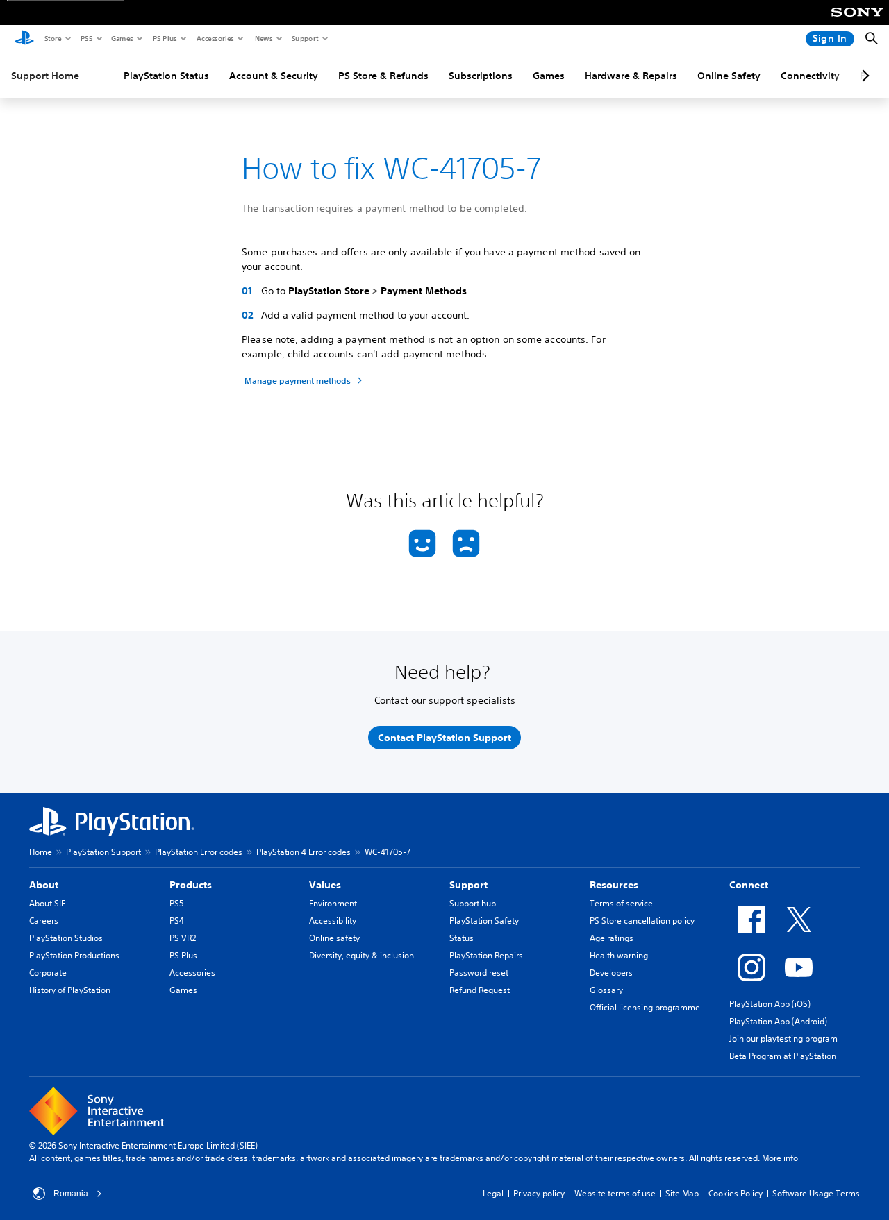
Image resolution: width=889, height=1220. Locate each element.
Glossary (606, 990)
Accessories (214, 38)
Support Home (45, 75)
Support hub (472, 903)
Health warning (619, 955)
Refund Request (479, 990)
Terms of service (621, 903)
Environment (333, 903)
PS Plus (164, 38)
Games (121, 38)
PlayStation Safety (484, 920)
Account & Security (273, 75)
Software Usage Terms (816, 1193)
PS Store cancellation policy (642, 920)
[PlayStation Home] (24, 39)
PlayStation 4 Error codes (303, 852)
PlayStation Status (166, 75)
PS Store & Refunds (383, 75)
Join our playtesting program (783, 1038)
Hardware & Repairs (631, 75)
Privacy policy (539, 1193)
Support (304, 38)
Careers (43, 920)
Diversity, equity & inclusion (361, 955)
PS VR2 (182, 938)
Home (40, 852)
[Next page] (863, 75)
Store (52, 38)
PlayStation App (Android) (778, 1021)
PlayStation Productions (74, 955)
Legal (493, 1193)
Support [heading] (468, 885)
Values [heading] (325, 885)
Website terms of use (615, 1193)
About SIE (47, 903)
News (263, 38)
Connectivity (810, 75)
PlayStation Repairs (486, 955)
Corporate (48, 972)
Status (461, 938)
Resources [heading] (614, 885)
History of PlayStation (69, 990)
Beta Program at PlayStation (782, 1056)
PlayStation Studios (66, 938)
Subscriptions (481, 75)
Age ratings (611, 938)
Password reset (478, 972)
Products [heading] (190, 885)
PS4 (176, 920)
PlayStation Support (103, 852)
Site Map (682, 1193)
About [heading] (43, 885)
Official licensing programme (645, 1007)
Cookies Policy (735, 1193)
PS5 (86, 38)
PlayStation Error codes (198, 852)
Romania (70, 1193)
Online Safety (729, 75)
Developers (611, 972)
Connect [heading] (748, 885)
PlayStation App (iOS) (770, 1004)
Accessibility (332, 920)
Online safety (334, 938)
